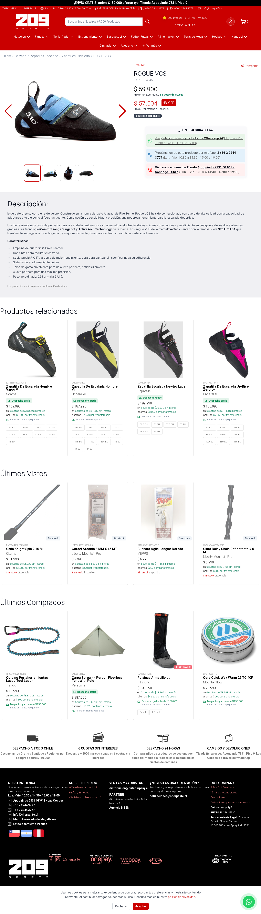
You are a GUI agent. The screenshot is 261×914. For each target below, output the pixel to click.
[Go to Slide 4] (86, 173)
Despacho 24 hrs (185, 25)
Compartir (251, 66)
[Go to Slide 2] (50, 173)
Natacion (20, 36)
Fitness (39, 36)
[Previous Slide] (8, 111)
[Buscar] (147, 21)
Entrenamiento (87, 36)
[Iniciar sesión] (231, 21)
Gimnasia (106, 45)
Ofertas (190, 17)
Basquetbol (114, 36)
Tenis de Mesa (193, 36)
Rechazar (121, 906)
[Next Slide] (122, 111)
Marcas (202, 17)
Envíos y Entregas (79, 792)
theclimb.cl (10, 8)
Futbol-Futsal (139, 36)
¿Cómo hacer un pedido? (83, 787)
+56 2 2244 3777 (183, 8)
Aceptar (140, 906)
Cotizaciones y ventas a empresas (230, 802)
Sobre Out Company (222, 787)
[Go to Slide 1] (32, 173)
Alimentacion (166, 36)
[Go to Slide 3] (68, 173)
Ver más (151, 45)
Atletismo (127, 45)
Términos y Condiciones (223, 792)
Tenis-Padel (61, 36)
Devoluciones (217, 797)
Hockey (217, 36)
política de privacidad (181, 897)
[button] (65, 111)
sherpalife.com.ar (35, 8)
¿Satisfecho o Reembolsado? (85, 797)
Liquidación (174, 17)
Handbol (237, 36)
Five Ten (140, 65)
